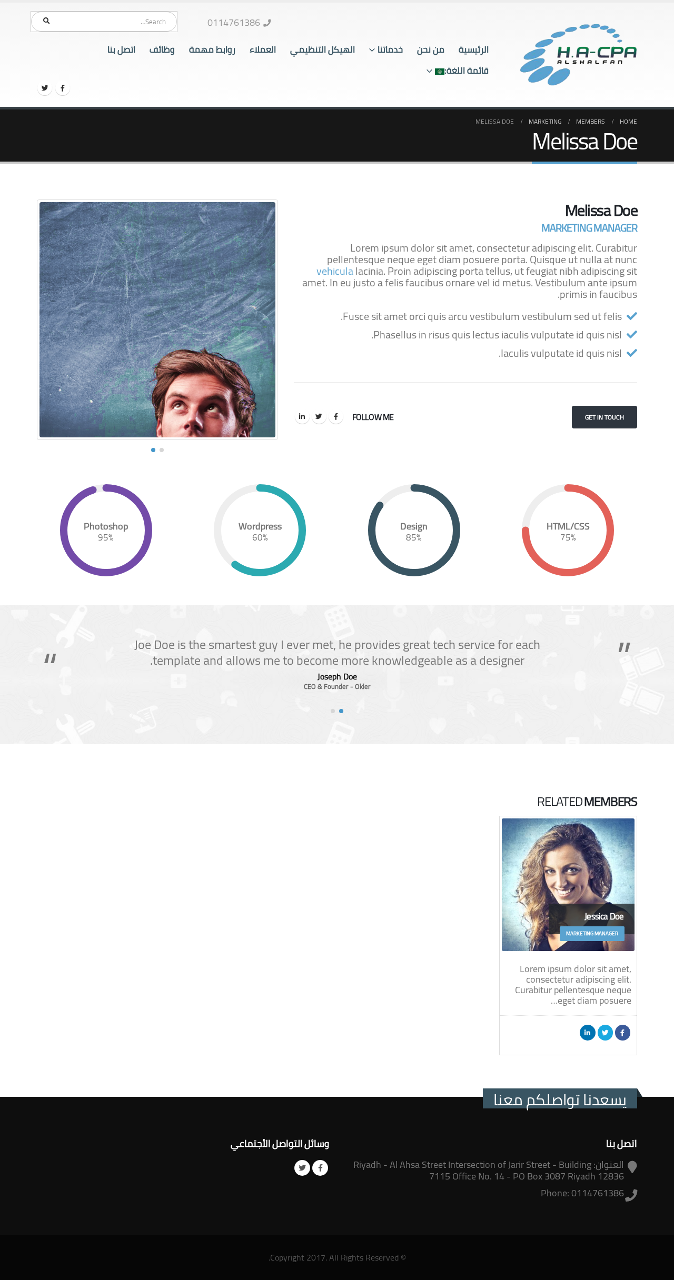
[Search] (46, 21)
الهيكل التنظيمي (322, 49)
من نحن (430, 49)
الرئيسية (474, 49)
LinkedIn (302, 416)
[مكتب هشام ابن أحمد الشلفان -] (578, 55)
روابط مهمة (212, 49)
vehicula (334, 271)
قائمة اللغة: (466, 70)
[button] (161, 450)
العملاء (263, 49)
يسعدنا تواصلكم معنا (560, 1099)
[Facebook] (62, 88)
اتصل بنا (121, 49)
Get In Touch (604, 417)
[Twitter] (44, 88)
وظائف (162, 49)
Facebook (336, 416)
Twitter (319, 416)
